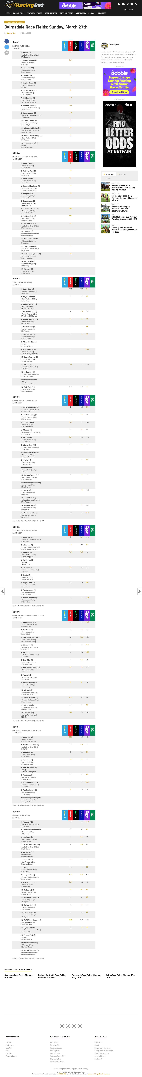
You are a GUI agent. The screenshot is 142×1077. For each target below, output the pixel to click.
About (97, 1045)
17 (70, 52)
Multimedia (81, 13)
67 (81, 429)
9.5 (81, 844)
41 (70, 319)
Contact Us (99, 1059)
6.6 (87, 407)
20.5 (87, 644)
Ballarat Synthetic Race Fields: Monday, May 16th (51, 976)
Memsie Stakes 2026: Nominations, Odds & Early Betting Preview (123, 187)
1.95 (70, 737)
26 (70, 193)
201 (70, 113)
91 (70, 223)
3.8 (70, 105)
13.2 (87, 822)
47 (87, 912)
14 (81, 334)
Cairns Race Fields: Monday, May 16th (120, 976)
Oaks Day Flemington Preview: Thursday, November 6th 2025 (120, 208)
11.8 (87, 597)
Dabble (8, 1042)
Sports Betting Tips (102, 1053)
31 (70, 120)
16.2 (87, 512)
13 (70, 75)
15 (70, 90)
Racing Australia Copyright (104, 1050)
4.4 (81, 744)
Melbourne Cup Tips (57, 1061)
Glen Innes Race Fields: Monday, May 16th (18, 976)
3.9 (70, 97)
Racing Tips (18, 13)
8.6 (87, 582)
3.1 (81, 537)
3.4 (81, 637)
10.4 (87, 349)
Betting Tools (66, 13)
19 (70, 128)
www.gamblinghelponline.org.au (98, 1074)
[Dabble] (85, 8)
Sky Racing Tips (55, 1059)
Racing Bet (11, 33)
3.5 (70, 60)
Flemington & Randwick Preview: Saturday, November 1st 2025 (124, 229)
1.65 (70, 216)
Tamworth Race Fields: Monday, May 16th (86, 976)
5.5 (70, 874)
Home (8, 13)
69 (87, 705)
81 (70, 82)
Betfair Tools (55, 1053)
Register (102, 13)
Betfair (8, 1053)
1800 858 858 (62, 1074)
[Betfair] (119, 166)
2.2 (70, 882)
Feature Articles (34, 13)
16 (70, 567)
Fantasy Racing (11, 1056)
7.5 (81, 311)
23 (87, 296)
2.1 (70, 544)
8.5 (70, 697)
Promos (92, 13)
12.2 (87, 782)
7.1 (87, 460)
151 (70, 920)
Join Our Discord (100, 1056)
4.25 (87, 652)
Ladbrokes (10, 1045)
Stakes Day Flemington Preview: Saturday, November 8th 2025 (124, 198)
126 (70, 208)
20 (81, 475)
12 (70, 135)
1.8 (70, 364)
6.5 (81, 659)
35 (87, 867)
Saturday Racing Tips (57, 1056)
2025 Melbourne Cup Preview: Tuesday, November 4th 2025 (124, 218)
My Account (99, 1042)
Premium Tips (55, 1045)
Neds (8, 1050)
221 (87, 289)
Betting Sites (51, 13)
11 (70, 246)
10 (70, 185)
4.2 (70, 422)
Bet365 (9, 1048)
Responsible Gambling (102, 1048)
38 (87, 326)
